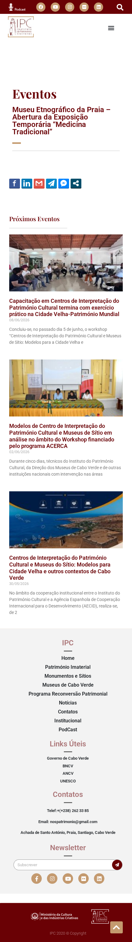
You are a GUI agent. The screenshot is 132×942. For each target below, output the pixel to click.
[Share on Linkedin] (26, 183)
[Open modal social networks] (76, 183)
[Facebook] (40, 7)
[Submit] (117, 865)
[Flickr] (84, 7)
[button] (120, 7)
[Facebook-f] (36, 878)
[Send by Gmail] (39, 183)
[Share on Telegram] (51, 183)
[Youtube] (55, 7)
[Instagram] (69, 7)
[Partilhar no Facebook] (14, 183)
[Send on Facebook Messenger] (63, 183)
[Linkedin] (98, 7)
